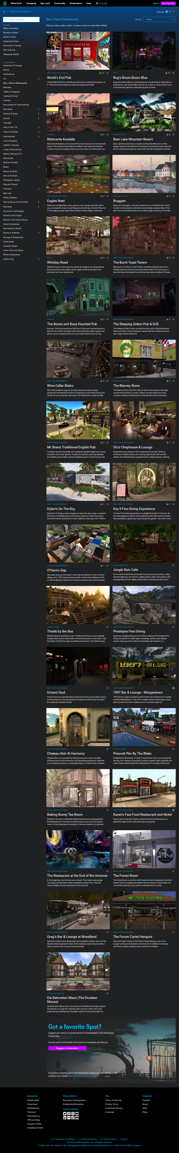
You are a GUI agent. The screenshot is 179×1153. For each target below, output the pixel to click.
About (145, 1104)
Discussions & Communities (16, 105)
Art (4, 78)
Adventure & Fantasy (12, 65)
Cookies (124, 1139)
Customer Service (113, 1108)
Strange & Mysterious (13, 237)
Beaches (7, 87)
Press (145, 1112)
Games (6, 118)
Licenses (109, 1112)
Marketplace (33, 1108)
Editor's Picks (9, 37)
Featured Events (10, 41)
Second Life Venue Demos (15, 220)
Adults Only (8, 259)
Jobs (144, 1108)
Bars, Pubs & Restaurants (15, 83)
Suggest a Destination (67, 1048)
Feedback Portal (35, 1128)
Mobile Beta (33, 1100)
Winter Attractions (11, 254)
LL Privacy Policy (108, 1139)
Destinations (33, 1116)
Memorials (8, 158)
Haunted (7, 123)
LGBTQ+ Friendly (11, 145)
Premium (7, 189)
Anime (6, 70)
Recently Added (10, 32)
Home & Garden (10, 132)
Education (8, 109)
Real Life (7, 193)
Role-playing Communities (15, 202)
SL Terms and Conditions (63, 1139)
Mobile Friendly (10, 162)
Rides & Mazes (10, 197)
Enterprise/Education (73, 1104)
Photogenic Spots (11, 180)
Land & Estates (10, 141)
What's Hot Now (10, 28)
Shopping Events (11, 54)
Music (6, 167)
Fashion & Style (10, 114)
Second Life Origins (12, 215)
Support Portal (34, 1124)
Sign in (156, 3)
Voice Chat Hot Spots (13, 250)
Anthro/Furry (9, 74)
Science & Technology (13, 211)
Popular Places (10, 184)
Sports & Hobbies (11, 233)
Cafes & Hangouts (11, 92)
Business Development (74, 1100)
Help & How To (10, 127)
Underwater (8, 241)
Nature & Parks (10, 171)
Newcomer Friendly (12, 45)
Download (32, 1104)
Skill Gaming (9, 50)
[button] (16, 3)
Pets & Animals (10, 176)
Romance (7, 206)
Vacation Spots (10, 246)
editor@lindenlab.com (78, 1076)
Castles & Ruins (10, 96)
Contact (146, 1100)
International (9, 136)
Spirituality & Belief (12, 228)
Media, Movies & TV (12, 154)
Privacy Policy (112, 1104)
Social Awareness (11, 224)
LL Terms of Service (88, 1139)
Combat (7, 100)
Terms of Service (113, 1100)
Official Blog (33, 1120)
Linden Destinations (12, 149)
